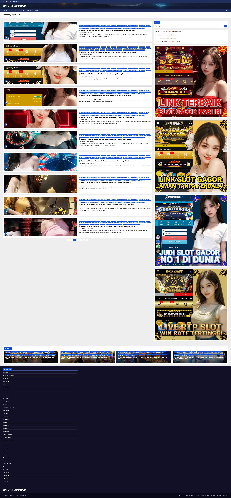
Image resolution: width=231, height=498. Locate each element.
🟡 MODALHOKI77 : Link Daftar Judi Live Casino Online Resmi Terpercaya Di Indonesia (106, 204)
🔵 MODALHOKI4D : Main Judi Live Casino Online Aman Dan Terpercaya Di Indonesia (106, 161)
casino (108, 25)
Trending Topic (131, 28)
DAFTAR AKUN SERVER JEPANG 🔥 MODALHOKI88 (168, 31)
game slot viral (142, 25)
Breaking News (103, 25)
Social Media (102, 28)
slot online (92, 28)
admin (90, 32)
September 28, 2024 (84, 141)
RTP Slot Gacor (19, 10)
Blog (11, 10)
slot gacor (87, 28)
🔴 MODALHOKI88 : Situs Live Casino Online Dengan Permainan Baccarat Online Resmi (107, 226)
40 (84, 240)
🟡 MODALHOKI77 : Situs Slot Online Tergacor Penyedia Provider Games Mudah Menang (107, 52)
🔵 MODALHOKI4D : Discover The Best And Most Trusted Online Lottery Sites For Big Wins (199, 358)
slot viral (97, 28)
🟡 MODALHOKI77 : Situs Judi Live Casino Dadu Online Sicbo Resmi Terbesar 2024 (105, 183)
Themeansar (25, 495)
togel (121, 28)
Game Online (136, 25)
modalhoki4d (106, 26)
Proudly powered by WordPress (9, 495)
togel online (125, 28)
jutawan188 (46, 352)
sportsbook (108, 28)
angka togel (81, 25)
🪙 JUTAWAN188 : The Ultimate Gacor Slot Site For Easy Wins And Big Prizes (29, 358)
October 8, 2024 (84, 32)
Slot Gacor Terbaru (32, 10)
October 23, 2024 (10, 360)
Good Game (148, 25)
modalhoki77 (113, 26)
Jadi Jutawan (40, 352)
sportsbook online (115, 28)
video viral (137, 28)
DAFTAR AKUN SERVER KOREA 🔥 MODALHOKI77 (167, 35)
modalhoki (101, 26)
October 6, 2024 (84, 76)
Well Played (142, 28)
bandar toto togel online (89, 25)
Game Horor (130, 25)
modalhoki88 (118, 26)
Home (5, 10)
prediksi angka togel (134, 26)
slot (149, 26)
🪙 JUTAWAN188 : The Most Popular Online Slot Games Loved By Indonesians (84, 358)
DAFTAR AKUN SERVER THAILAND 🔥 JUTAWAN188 (168, 41)
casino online (113, 25)
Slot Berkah (81, 28)
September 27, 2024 (84, 228)
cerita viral (119, 25)
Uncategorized (6, 475)
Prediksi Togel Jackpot (143, 26)
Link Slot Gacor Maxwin (14, 6)
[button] (224, 10)
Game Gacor (125, 25)
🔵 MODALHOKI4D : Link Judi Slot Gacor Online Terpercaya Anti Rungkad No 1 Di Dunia (107, 30)
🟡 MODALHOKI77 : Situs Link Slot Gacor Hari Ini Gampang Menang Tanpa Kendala (105, 74)
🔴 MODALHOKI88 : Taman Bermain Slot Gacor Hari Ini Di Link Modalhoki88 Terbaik (105, 95)
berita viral (97, 25)
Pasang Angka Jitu (125, 26)
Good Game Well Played (83, 26)
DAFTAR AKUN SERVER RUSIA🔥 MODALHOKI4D (167, 38)
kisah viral (90, 26)
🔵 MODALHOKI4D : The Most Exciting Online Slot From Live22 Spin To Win (142, 358)
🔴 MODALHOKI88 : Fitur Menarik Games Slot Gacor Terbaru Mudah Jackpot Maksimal (106, 117)
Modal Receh (96, 26)
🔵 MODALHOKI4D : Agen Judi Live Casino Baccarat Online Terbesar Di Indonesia (105, 139)
